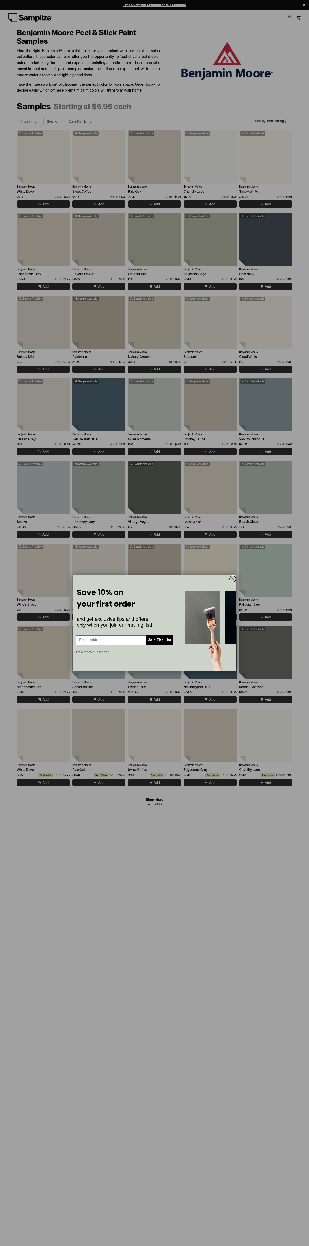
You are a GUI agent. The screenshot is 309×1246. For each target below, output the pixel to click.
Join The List (159, 640)
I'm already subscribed (92, 652)
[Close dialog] (233, 579)
